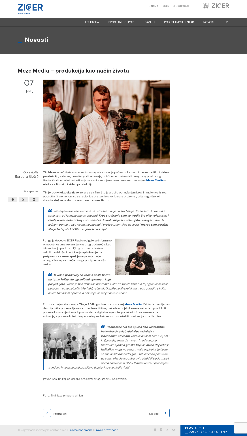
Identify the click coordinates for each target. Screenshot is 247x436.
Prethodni (60, 414)
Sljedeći (154, 414)
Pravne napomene (81, 430)
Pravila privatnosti (106, 430)
